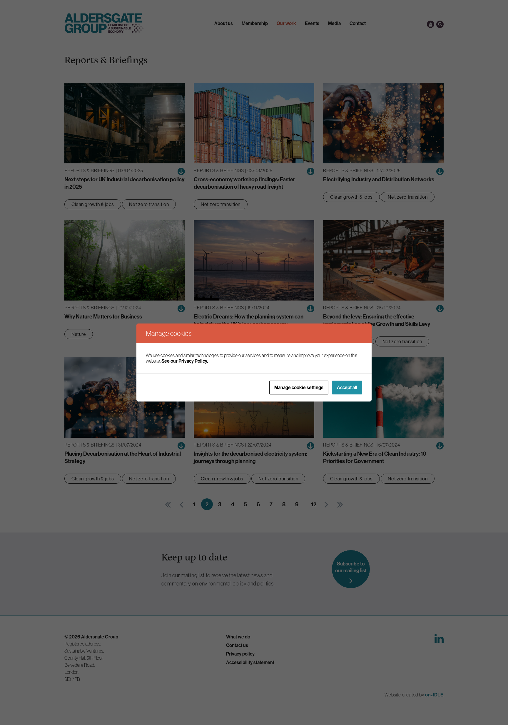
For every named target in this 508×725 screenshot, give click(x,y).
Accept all (347, 387)
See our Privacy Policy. (184, 361)
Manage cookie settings (298, 387)
